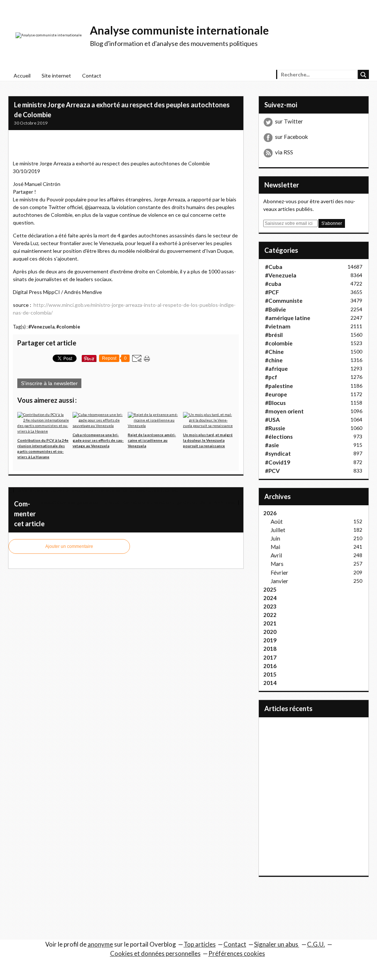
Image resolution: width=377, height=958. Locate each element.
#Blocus (275, 402)
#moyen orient (284, 411)
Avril (276, 555)
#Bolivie (275, 309)
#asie (272, 445)
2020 (269, 631)
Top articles (200, 944)
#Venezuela (41, 327)
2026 (269, 513)
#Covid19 (277, 462)
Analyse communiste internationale (179, 30)
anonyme (100, 944)
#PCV (272, 470)
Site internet (56, 75)
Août (277, 521)
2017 (269, 657)
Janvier (279, 581)
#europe (276, 394)
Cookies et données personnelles (155, 953)
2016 (269, 666)
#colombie (68, 327)
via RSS (284, 152)
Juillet (278, 530)
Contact (91, 75)
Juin (275, 538)
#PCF (272, 292)
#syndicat (278, 453)
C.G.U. (316, 944)
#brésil (274, 334)
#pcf (271, 377)
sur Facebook (291, 136)
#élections (279, 436)
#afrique (276, 368)
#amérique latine (287, 318)
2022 (269, 614)
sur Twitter (289, 121)
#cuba (273, 283)
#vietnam (277, 326)
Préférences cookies (236, 953)
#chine (274, 360)
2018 (269, 648)
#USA (272, 419)
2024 (269, 598)
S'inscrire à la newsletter (49, 383)
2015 (269, 674)
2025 (269, 589)
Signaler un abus (276, 944)
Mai (275, 546)
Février (279, 572)
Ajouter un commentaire (69, 546)
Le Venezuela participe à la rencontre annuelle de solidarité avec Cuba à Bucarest (96, 490)
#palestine (279, 386)
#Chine (274, 351)
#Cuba (273, 266)
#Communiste (284, 300)
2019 (269, 640)
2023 (269, 606)
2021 (269, 623)
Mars (277, 563)
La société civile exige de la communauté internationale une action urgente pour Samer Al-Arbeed (137, 502)
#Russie (275, 428)
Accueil (22, 75)
